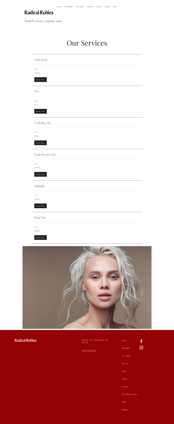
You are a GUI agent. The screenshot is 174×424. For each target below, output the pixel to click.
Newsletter (126, 348)
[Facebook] (141, 341)
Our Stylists (126, 355)
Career (124, 378)
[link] (87, 60)
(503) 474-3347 (89, 350)
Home (124, 340)
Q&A (124, 401)
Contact (125, 386)
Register (125, 409)
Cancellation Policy (127, 394)
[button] (40, 79)
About (124, 371)
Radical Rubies (39, 12)
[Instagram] (141, 347)
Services (125, 363)
